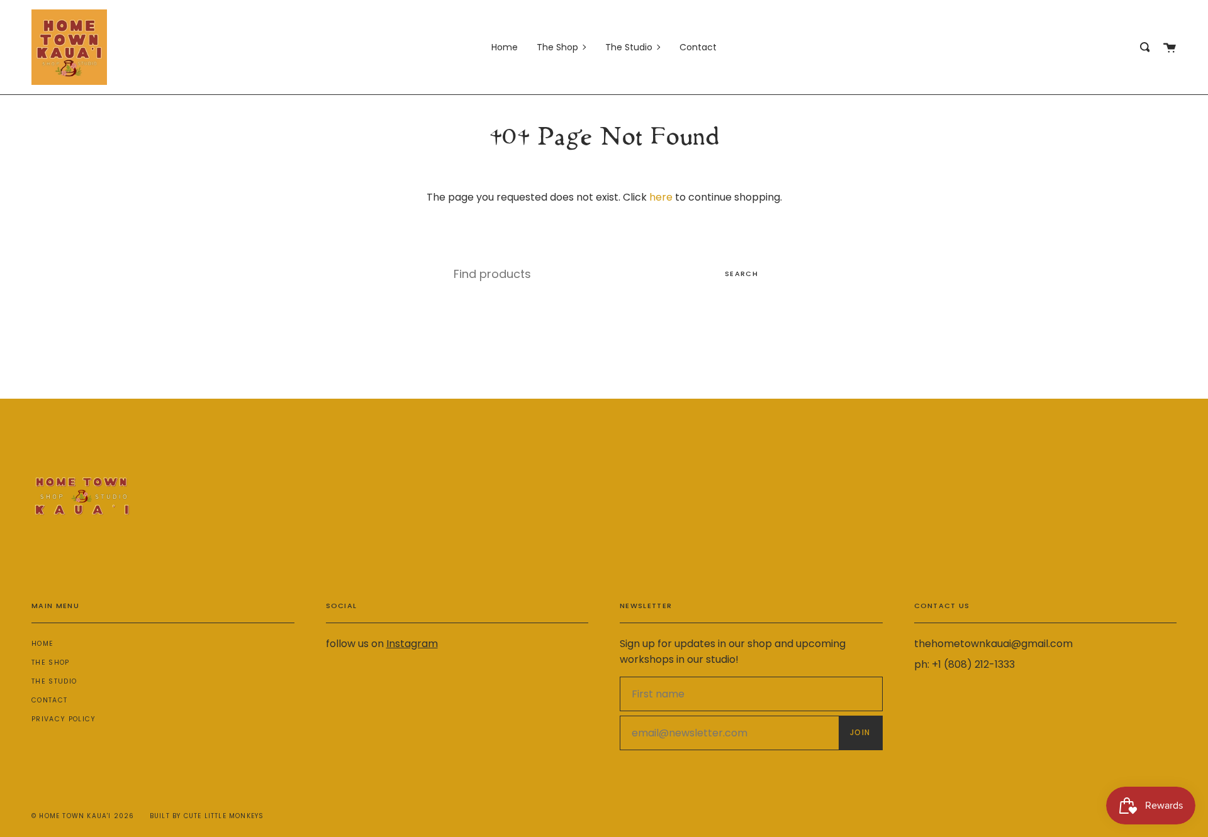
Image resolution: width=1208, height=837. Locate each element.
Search (741, 274)
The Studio (54, 681)
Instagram (412, 643)
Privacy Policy (63, 719)
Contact (49, 700)
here (661, 197)
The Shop (50, 662)
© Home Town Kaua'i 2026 (83, 816)
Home (42, 643)
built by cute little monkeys (207, 816)
